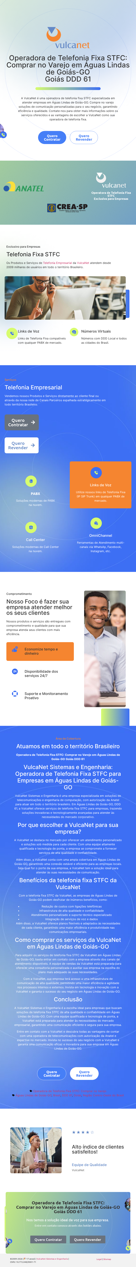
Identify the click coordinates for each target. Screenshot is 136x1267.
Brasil (56, 1095)
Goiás (77, 1095)
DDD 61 (67, 1095)
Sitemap (107, 1259)
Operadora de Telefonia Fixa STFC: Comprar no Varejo (69, 1091)
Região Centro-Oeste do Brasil (103, 1095)
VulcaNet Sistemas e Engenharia (52, 1258)
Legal (99, 1259)
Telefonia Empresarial (57, 263)
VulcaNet (83, 263)
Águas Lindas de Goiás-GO (34, 1095)
